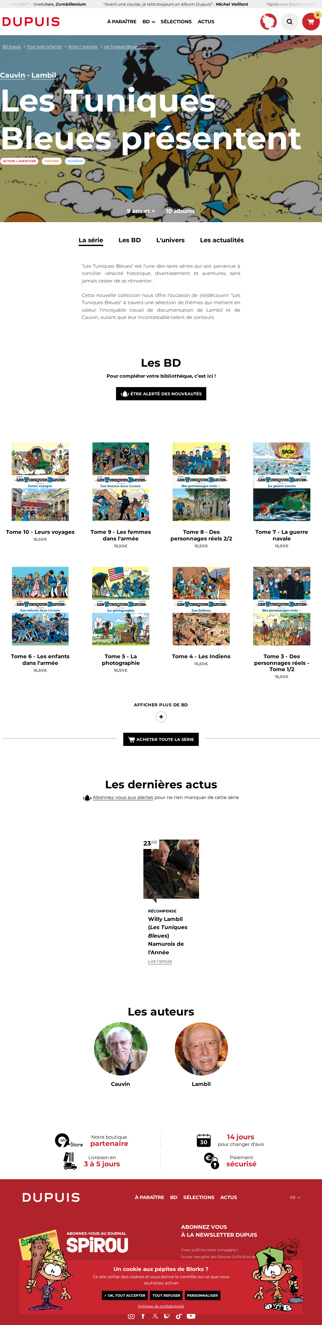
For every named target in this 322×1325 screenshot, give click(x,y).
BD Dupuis (12, 46)
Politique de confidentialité (161, 1306)
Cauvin (12, 75)
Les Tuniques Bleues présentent (131, 46)
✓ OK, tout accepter (124, 1295)
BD (146, 22)
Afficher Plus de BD (161, 704)
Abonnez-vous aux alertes (123, 797)
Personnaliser (202, 1295)
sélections (176, 22)
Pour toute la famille (44, 46)
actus (206, 22)
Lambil (43, 75)
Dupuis (32, 21)
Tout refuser (166, 1295)
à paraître (121, 22)
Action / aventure (82, 46)
